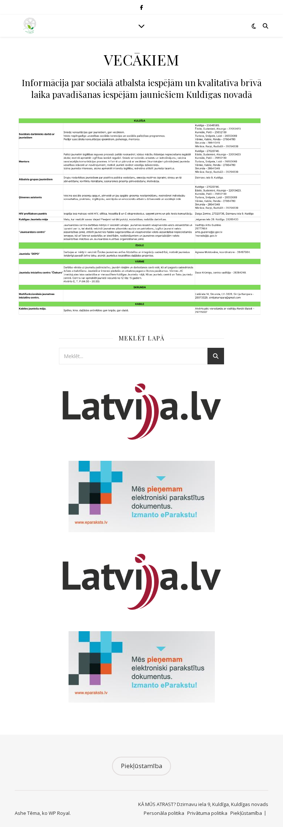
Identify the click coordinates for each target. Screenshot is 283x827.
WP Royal (59, 813)
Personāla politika (164, 813)
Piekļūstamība (141, 765)
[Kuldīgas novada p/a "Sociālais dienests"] (29, 26)
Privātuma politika (207, 813)
